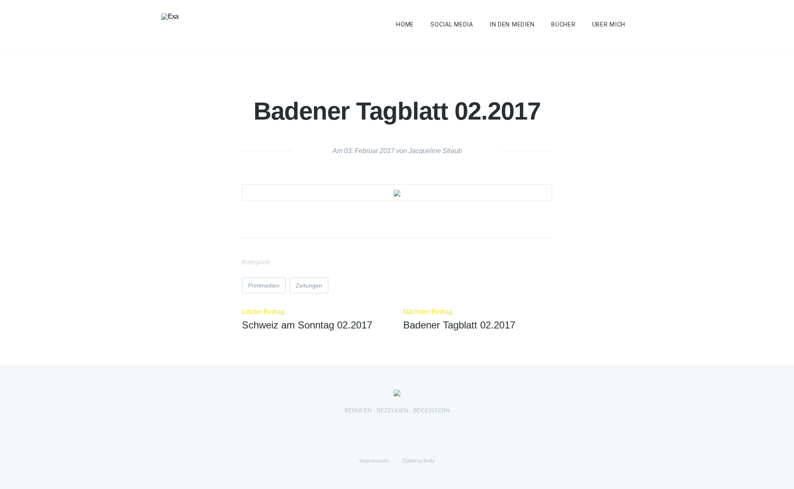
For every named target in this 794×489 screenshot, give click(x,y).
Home (405, 24)
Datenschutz (418, 460)
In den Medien (512, 24)
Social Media (451, 24)
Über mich (608, 24)
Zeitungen (309, 285)
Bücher (563, 24)
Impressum (374, 460)
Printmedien (264, 285)
